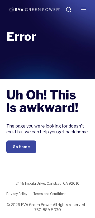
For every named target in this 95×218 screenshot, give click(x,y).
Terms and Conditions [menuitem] (50, 194)
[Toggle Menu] (83, 9)
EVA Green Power (36, 204)
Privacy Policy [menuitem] (16, 194)
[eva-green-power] (34, 9)
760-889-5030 (47, 209)
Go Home (21, 146)
